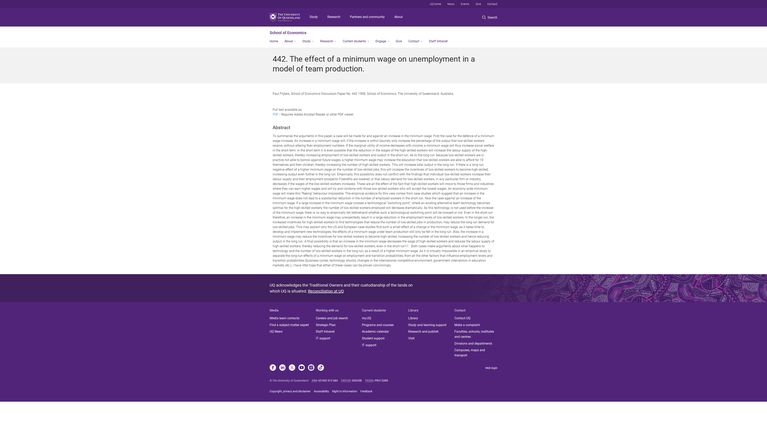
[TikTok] (321, 368)
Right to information (344, 391)
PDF (275, 114)
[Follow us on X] (292, 368)
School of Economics (288, 32)
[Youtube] (301, 368)
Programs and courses (378, 325)
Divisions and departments (473, 343)
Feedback (366, 391)
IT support (323, 338)
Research (333, 17)
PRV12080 (381, 380)
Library (413, 318)
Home (274, 41)
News (450, 4)
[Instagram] (311, 368)
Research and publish (423, 331)
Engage (381, 41)
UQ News (276, 331)
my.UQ (366, 318)
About (398, 17)
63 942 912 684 (328, 380)
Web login (491, 368)
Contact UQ (462, 318)
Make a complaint (467, 325)
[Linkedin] (282, 368)
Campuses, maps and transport (469, 352)
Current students (354, 41)
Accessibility (321, 391)
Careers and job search (332, 318)
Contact (492, 4)
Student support (373, 338)
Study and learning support (427, 325)
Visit (411, 338)
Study (314, 17)
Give (478, 4)
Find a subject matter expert (289, 325)
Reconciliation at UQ (326, 291)
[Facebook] (273, 368)
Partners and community (367, 17)
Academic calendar (375, 331)
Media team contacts (284, 318)
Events (465, 4)
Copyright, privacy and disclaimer (290, 391)
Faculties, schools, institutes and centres (474, 334)
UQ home (435, 4)
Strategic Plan (326, 325)
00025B (357, 380)
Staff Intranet (438, 41)
